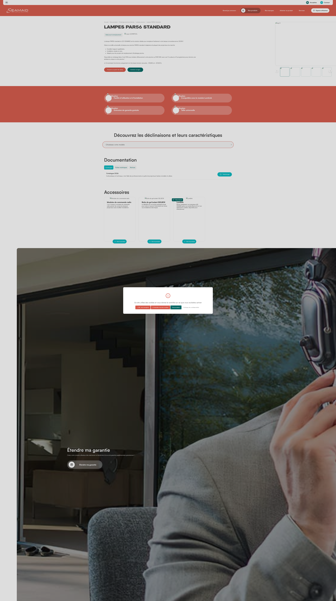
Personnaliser (176, 307)
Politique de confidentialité (191, 307)
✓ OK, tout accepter (143, 307)
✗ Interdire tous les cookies (160, 307)
